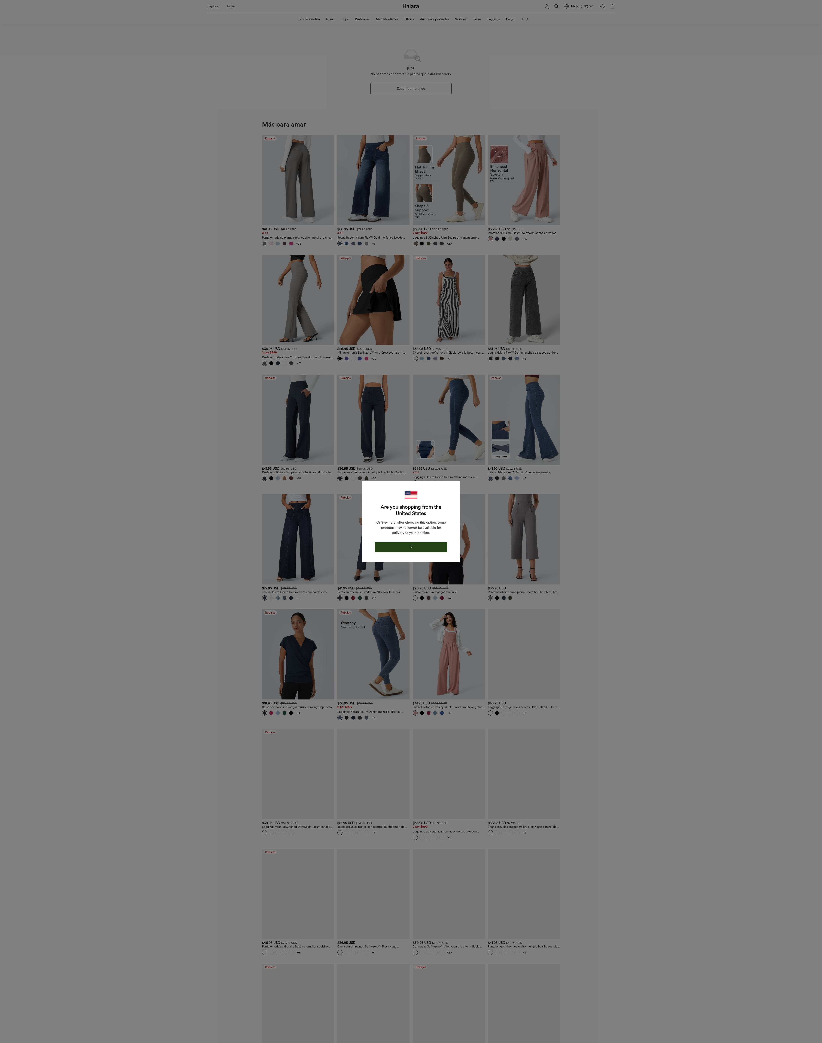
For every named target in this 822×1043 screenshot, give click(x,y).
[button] (411, 495)
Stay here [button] (388, 522)
